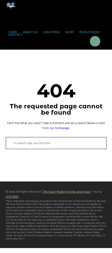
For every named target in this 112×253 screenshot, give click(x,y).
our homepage (59, 128)
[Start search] (9, 143)
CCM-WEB (12, 196)
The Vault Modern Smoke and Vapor (66, 191)
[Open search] (80, 42)
